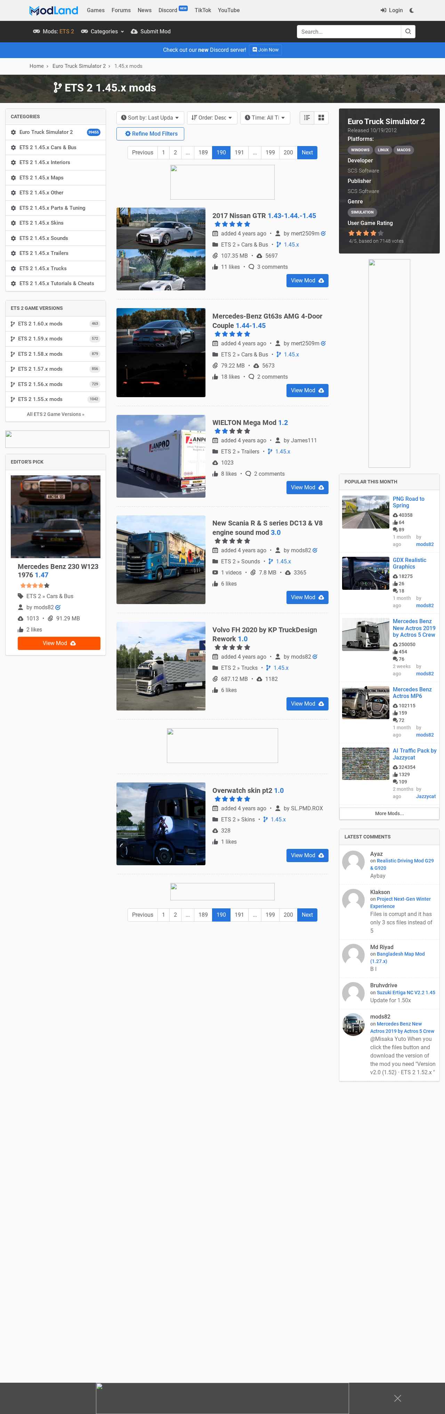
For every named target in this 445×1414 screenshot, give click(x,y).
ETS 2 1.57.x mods (58, 369)
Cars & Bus (60, 596)
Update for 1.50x (391, 1000)
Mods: (57, 31)
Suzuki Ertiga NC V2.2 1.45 (406, 992)
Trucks (250, 668)
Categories (104, 31)
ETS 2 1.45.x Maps (41, 178)
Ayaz (376, 854)
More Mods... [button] (389, 813)
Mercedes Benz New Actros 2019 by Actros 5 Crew (414, 628)
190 (221, 152)
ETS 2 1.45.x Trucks (43, 268)
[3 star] (366, 233)
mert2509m (306, 233)
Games (96, 10)
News (145, 10)
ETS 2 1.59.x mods (58, 339)
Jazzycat (426, 796)
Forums (121, 10)
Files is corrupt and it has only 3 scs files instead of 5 (401, 922)
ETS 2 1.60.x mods (58, 324)
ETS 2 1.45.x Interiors (44, 162)
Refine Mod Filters (154, 133)
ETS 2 (34, 596)
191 (239, 152)
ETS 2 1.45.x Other (41, 193)
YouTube (229, 10)
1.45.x (291, 244)
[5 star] (381, 233)
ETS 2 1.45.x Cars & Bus (47, 147)
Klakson (380, 892)
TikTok (203, 10)
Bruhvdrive (383, 985)
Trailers (251, 451)
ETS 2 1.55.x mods (58, 399)
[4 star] (373, 233)
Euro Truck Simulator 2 (59, 132)
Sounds (251, 561)
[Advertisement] (222, 978)
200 (288, 152)
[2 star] (358, 233)
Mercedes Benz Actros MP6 (412, 692)
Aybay (378, 876)
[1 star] (351, 233)
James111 (304, 440)
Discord (172, 10)
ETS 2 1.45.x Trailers (43, 253)
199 (270, 152)
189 (203, 152)
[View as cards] (321, 117)
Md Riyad (382, 947)
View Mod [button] (55, 643)
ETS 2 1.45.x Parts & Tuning (52, 208)
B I (373, 969)
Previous (142, 152)
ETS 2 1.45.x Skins (41, 223)
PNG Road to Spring (408, 502)
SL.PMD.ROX (307, 808)
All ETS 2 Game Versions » (55, 414)
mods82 (44, 607)
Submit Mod (155, 31)
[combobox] (150, 117)
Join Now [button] (268, 50)
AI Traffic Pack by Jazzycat (415, 754)
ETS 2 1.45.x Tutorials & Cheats (56, 283)
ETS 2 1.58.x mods (58, 354)
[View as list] (307, 117)
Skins (248, 819)
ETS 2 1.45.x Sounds (43, 238)
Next (307, 152)
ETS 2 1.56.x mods (58, 384)
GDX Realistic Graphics (409, 563)
